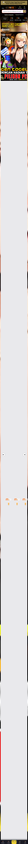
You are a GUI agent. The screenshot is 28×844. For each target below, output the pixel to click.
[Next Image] (24, 455)
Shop (3, 8)
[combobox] (12, 11)
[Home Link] (10, 7)
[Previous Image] (3, 455)
